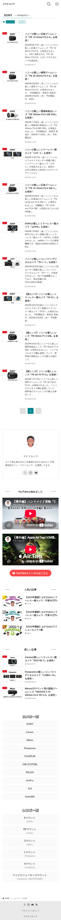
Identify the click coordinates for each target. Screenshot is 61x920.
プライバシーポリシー (31, 910)
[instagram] (30, 473)
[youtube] (36, 473)
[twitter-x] (25, 473)
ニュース (10, 22)
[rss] (36, 904)
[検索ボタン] (49, 4)
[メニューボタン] (57, 4)
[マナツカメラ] (8, 4)
